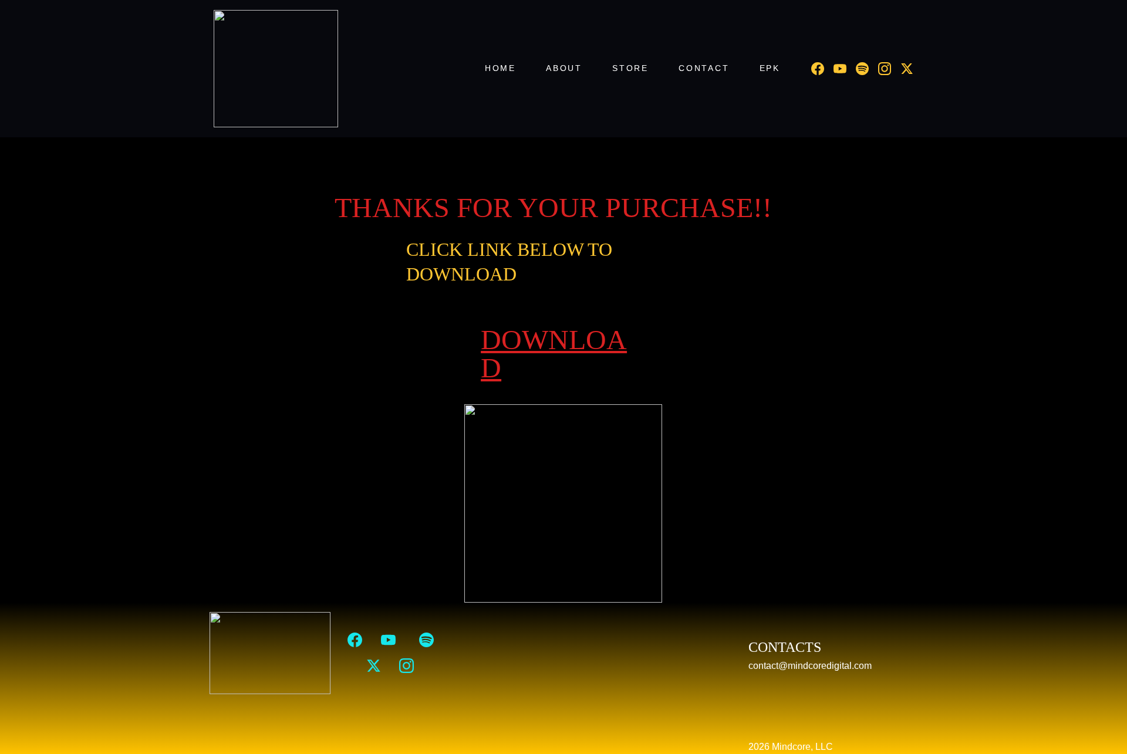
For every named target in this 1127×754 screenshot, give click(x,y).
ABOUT (564, 68)
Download (554, 353)
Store (630, 68)
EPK (770, 68)
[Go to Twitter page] (906, 68)
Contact (704, 68)
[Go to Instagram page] (889, 68)
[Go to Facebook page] (822, 68)
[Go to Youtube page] (845, 68)
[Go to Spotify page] (867, 68)
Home (500, 68)
